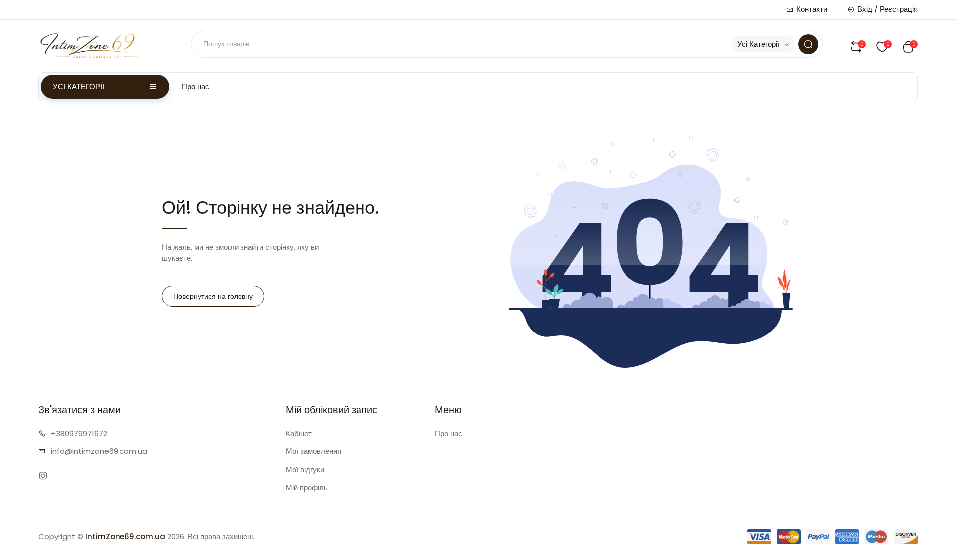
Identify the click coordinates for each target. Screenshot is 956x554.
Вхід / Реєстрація (887, 9)
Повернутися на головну (213, 296)
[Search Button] (808, 44)
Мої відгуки (305, 469)
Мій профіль (307, 487)
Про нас (195, 86)
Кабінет (299, 433)
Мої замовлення (313, 451)
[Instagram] (43, 476)
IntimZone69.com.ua (125, 536)
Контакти (811, 9)
